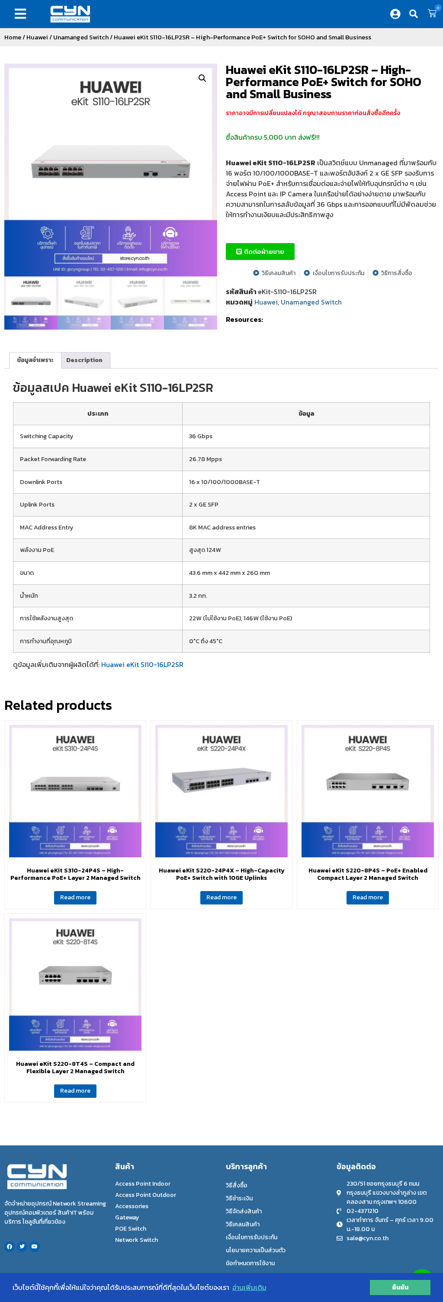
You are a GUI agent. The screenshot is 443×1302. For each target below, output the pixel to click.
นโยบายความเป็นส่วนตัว (256, 1250)
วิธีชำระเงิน (239, 1198)
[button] (22, 13)
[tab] (35, 360)
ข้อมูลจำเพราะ (35, 360)
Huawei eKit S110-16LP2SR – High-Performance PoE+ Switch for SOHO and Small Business (323, 82)
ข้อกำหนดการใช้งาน (250, 1263)
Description (84, 360)
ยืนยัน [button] (400, 1287)
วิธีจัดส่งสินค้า (244, 1211)
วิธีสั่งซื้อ (236, 1185)
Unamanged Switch (81, 37)
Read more (75, 897)
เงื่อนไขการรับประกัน (251, 1237)
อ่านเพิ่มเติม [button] (249, 1287)
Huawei (37, 37)
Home (12, 37)
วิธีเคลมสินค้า (243, 1224)
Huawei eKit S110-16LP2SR (142, 664)
